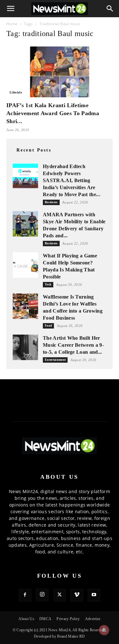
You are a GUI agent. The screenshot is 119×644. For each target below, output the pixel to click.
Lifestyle (16, 92)
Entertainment (55, 359)
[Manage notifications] (104, 630)
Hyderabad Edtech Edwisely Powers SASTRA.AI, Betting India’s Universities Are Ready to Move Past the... (71, 180)
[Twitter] (59, 595)
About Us (26, 619)
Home (11, 23)
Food (48, 325)
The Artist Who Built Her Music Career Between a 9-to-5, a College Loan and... (73, 345)
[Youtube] (94, 595)
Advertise (93, 619)
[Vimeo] (76, 595)
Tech (48, 284)
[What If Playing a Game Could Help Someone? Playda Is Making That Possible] (25, 265)
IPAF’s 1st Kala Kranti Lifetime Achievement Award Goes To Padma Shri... (52, 113)
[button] (11, 8)
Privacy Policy (68, 619)
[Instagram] (42, 594)
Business (51, 202)
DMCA (45, 619)
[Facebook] (25, 595)
